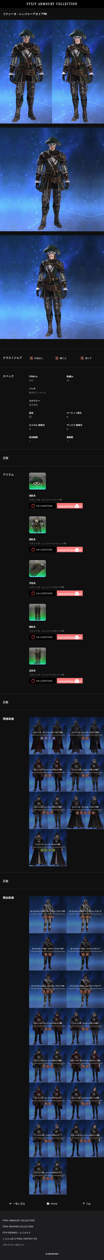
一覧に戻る (19, 1203)
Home (54, 1203)
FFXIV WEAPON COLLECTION (18, 1226)
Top (88, 1203)
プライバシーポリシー (13, 1244)
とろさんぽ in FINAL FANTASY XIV (20, 1238)
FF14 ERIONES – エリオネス (17, 1232)
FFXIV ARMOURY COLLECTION (52, 4)
